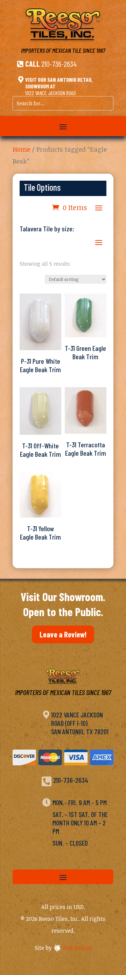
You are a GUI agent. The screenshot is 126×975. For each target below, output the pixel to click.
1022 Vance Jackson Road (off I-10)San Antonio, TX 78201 (79, 723)
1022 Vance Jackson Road (50, 92)
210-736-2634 (59, 63)
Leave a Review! (63, 634)
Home (21, 149)
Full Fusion (77, 948)
